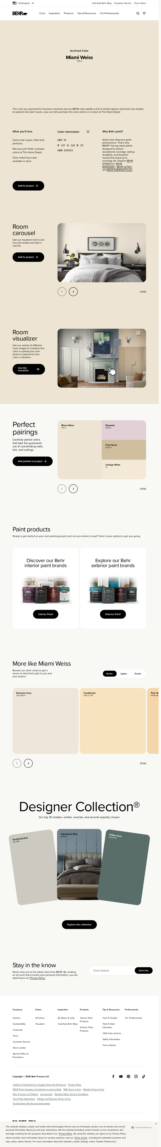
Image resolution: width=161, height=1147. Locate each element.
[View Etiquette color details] (124, 430)
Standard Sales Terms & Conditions (71, 1094)
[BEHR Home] (20, 13)
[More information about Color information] (88, 131)
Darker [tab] (138, 673)
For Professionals (133, 1017)
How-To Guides (110, 1017)
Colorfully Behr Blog (67, 1023)
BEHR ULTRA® (124, 167)
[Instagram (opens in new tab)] (136, 1076)
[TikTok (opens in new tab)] (143, 1076)
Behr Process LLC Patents (25, 1094)
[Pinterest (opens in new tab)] (128, 1076)
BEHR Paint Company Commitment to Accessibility (37, 1089)
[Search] (138, 13)
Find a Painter (109, 1045)
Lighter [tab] (123, 673)
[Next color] (28, 763)
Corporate (18, 1029)
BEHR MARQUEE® (112, 165)
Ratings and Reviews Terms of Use (54, 1098)
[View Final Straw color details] (124, 450)
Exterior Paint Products (86, 1029)
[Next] (73, 291)
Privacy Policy (37, 978)
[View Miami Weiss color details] (80, 449)
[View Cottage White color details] (124, 469)
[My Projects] (144, 13)
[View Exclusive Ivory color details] (46, 721)
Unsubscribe (46, 1094)
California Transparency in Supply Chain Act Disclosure (39, 1084)
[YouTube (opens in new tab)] (120, 1076)
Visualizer (40, 1023)
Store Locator (19, 1047)
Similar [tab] (109, 673)
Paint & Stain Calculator (108, 1025)
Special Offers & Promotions (21, 1055)
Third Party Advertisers (24, 1098)
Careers (17, 1017)
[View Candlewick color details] (113, 721)
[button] (141, 1127)
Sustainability (19, 1023)
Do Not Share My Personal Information (31, 1103)
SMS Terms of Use (72, 1089)
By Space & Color (66, 1017)
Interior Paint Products (86, 1019)
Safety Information (111, 1039)
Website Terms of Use (93, 1089)
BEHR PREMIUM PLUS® (120, 170)
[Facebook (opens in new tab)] (113, 1076)
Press (15, 1035)
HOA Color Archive (112, 1033)
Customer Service (21, 1041)
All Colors (40, 1017)
